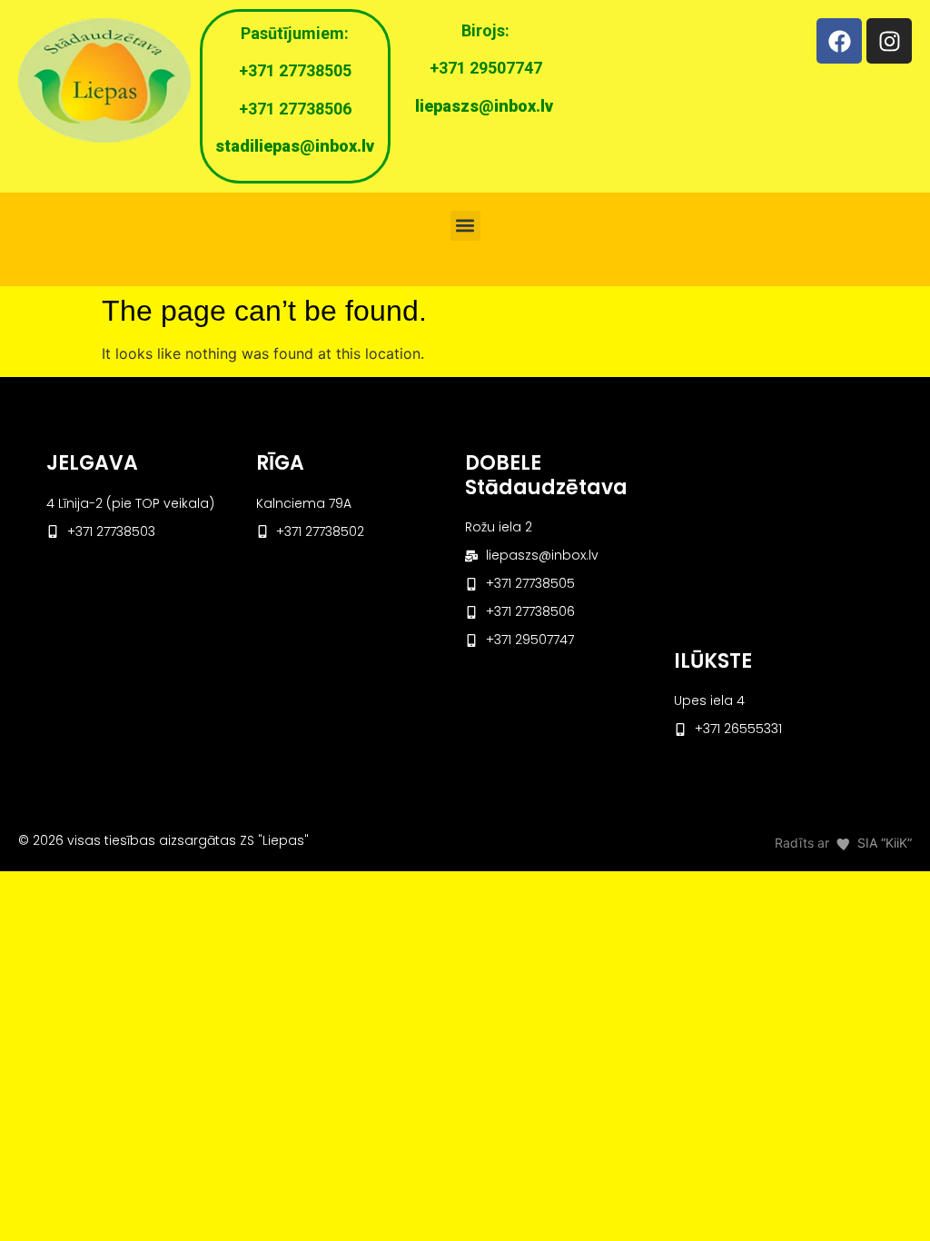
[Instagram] (889, 41)
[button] (465, 226)
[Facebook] (839, 41)
